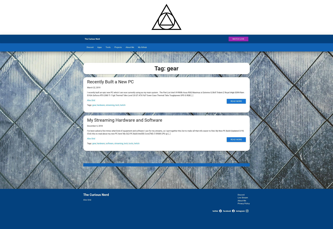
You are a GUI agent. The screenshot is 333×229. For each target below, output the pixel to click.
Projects (118, 47)
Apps (99, 47)
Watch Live (238, 39)
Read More (236, 101)
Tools (108, 47)
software (109, 143)
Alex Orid (91, 100)
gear (94, 105)
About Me (130, 47)
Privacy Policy (244, 203)
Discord (90, 47)
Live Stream (243, 198)
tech (117, 105)
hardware (101, 105)
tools (131, 143)
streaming (110, 105)
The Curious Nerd (92, 39)
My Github (142, 47)
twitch (122, 105)
